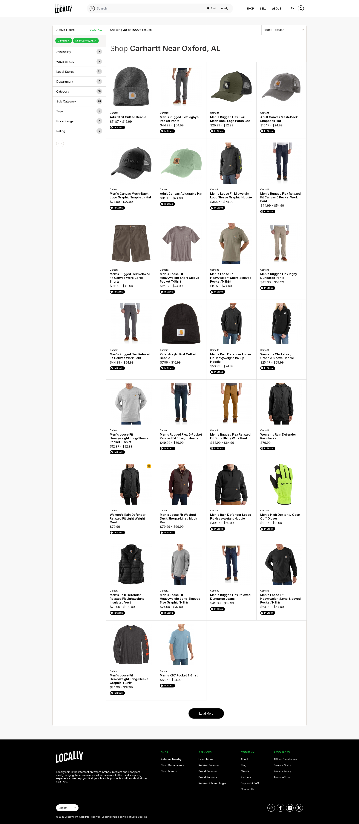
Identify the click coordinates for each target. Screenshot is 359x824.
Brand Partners (208, 777)
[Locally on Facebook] (280, 808)
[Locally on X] (299, 808)
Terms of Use (282, 777)
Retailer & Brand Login (212, 783)
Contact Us (247, 789)
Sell (263, 8)
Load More (206, 713)
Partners (246, 777)
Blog (243, 765)
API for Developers (285, 759)
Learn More (206, 759)
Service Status (283, 765)
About (276, 8)
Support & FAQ (250, 783)
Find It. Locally (219, 8)
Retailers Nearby (171, 759)
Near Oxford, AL (84, 40)
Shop (250, 8)
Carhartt (62, 40)
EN (292, 8)
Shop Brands (169, 771)
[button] (79, 52)
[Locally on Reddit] (271, 808)
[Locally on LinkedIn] (290, 808)
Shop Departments (172, 765)
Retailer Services (209, 765)
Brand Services (208, 771)
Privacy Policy (282, 771)
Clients (245, 771)
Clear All (96, 29)
